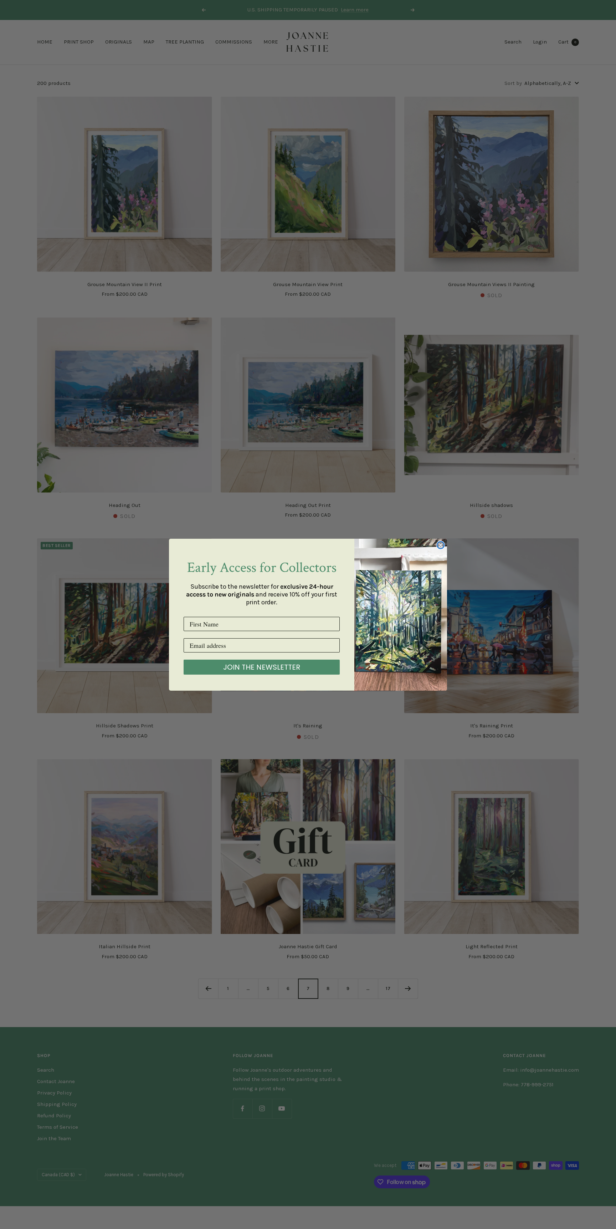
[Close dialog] (440, 545)
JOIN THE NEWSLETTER (261, 667)
